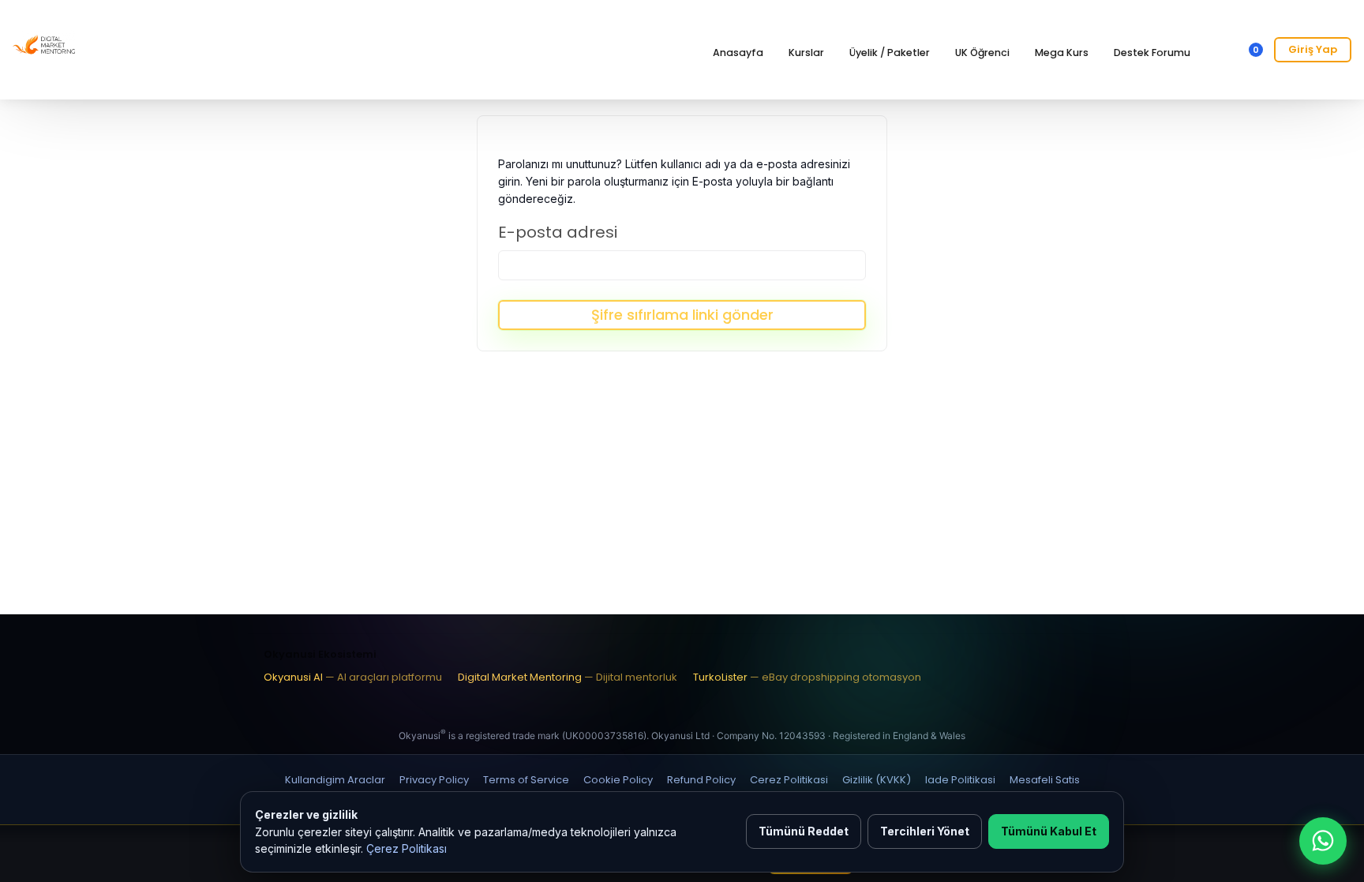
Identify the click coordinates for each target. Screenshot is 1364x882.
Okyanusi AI (353, 677)
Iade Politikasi (960, 779)
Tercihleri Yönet (924, 831)
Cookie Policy (618, 779)
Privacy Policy (434, 779)
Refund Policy (701, 779)
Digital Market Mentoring (567, 677)
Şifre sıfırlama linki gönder (682, 315)
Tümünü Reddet (804, 831)
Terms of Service (526, 779)
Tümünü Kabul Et (1048, 831)
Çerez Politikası (406, 848)
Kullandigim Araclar (335, 779)
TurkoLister (807, 677)
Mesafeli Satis (1045, 779)
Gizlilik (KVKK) (876, 779)
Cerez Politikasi (789, 779)
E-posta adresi (557, 232)
